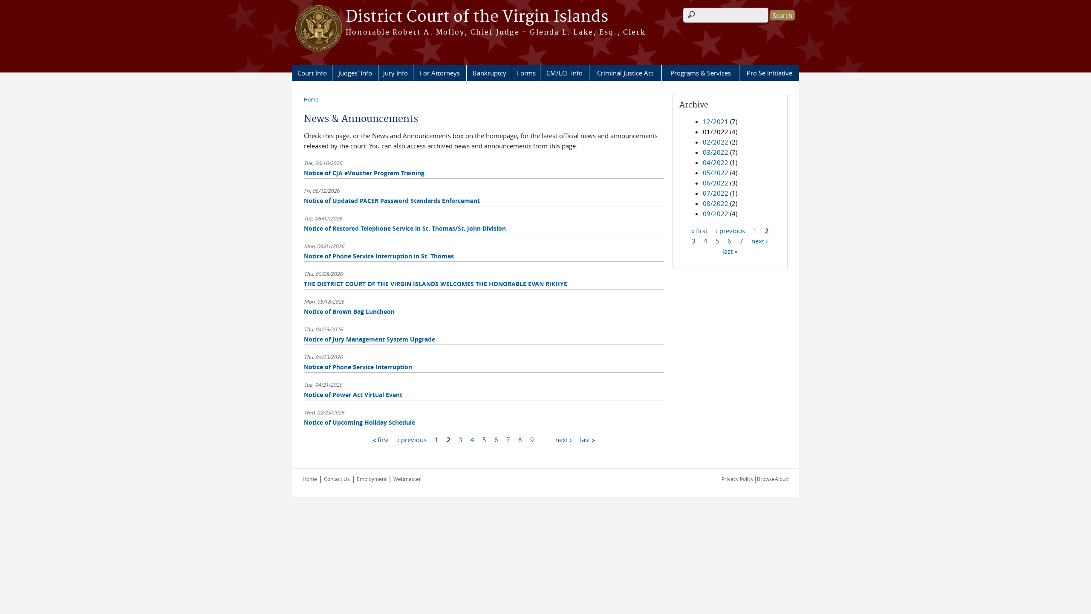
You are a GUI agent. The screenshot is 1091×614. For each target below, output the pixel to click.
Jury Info (395, 73)
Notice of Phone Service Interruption (358, 367)
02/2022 (715, 142)
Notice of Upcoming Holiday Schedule (359, 422)
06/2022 (715, 183)
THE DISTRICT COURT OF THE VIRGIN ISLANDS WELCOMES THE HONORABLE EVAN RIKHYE (435, 284)
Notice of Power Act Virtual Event (353, 395)
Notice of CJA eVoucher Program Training (364, 173)
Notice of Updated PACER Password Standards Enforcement (392, 201)
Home (311, 99)
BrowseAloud (772, 478)
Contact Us (337, 478)
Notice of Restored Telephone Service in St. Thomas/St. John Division (405, 228)
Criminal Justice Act (625, 73)
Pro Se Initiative (769, 73)
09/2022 (715, 213)
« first (381, 439)
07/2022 (715, 193)
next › (563, 439)
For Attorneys (440, 73)
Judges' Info (355, 73)
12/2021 (715, 121)
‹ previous (412, 439)
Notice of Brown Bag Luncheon (349, 311)
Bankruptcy (489, 73)
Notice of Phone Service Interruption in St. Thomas (379, 256)
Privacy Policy (737, 478)
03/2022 (715, 152)
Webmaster (407, 478)
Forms (526, 73)
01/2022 (715, 131)
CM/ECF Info (564, 73)
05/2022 (715, 172)
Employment (372, 478)
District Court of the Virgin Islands (477, 17)
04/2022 (715, 162)
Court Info (312, 73)
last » (587, 439)
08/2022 (715, 203)
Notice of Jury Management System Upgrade (369, 339)
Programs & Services (700, 73)
